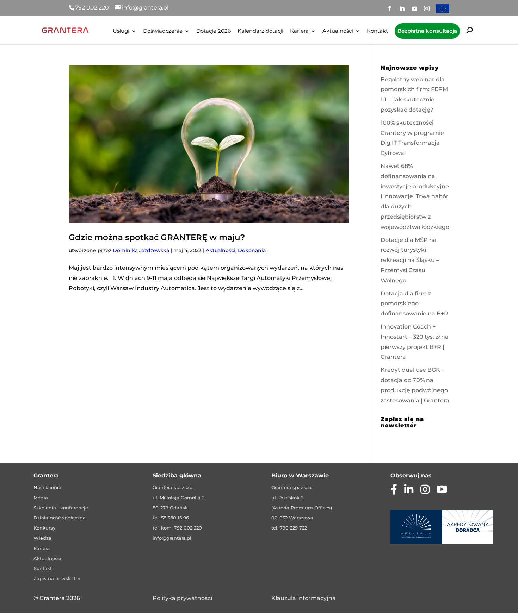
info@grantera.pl (172, 538)
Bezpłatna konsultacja (427, 30)
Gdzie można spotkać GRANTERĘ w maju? (157, 237)
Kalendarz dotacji (260, 31)
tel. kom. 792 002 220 (177, 528)
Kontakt (377, 31)
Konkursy (44, 528)
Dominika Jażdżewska (141, 250)
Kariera (299, 31)
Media (40, 497)
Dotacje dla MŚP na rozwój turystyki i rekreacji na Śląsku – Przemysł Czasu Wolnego (410, 260)
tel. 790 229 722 (289, 528)
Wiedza (42, 538)
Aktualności (337, 31)
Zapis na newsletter (56, 578)
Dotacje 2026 (213, 31)
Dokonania (252, 250)
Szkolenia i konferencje (60, 508)
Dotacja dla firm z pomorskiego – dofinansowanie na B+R (414, 303)
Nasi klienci (47, 487)
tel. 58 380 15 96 (171, 517)
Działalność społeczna (59, 517)
